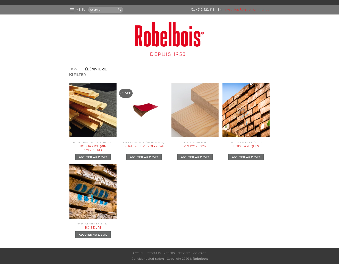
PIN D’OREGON (195, 146)
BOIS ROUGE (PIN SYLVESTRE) (93, 148)
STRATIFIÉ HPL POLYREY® (144, 146)
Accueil (138, 253)
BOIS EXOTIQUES (246, 146)
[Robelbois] (169, 39)
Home (74, 69)
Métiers (169, 253)
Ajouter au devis (93, 157)
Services (184, 253)
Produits (154, 253)
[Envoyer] (119, 9)
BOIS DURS (93, 227)
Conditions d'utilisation (147, 258)
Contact (199, 253)
